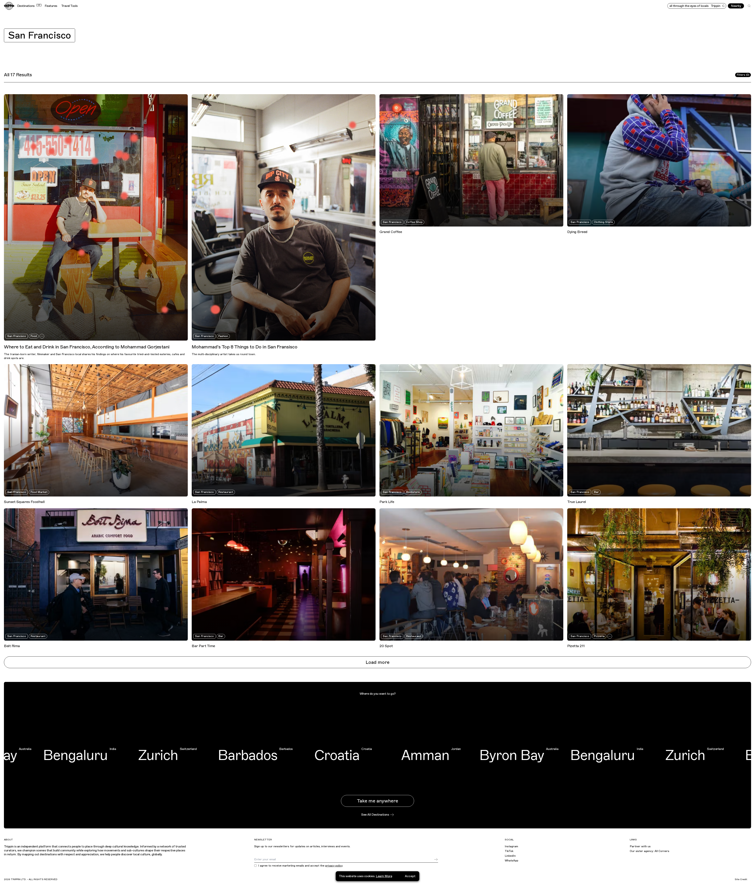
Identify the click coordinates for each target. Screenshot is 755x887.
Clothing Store (603, 222)
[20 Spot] (471, 574)
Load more (377, 662)
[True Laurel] (659, 430)
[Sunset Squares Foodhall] (96, 430)
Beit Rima (12, 646)
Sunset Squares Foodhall (24, 502)
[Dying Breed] (659, 160)
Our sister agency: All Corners (649, 851)
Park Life (386, 502)
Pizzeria (599, 636)
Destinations (28, 6)
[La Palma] (284, 430)
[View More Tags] (42, 336)
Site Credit (741, 879)
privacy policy (334, 865)
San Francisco (39, 35)
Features (51, 6)
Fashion (223, 336)
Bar (596, 492)
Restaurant (225, 492)
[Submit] (436, 859)
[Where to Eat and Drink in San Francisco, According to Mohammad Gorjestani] (96, 217)
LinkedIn (510, 856)
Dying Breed (577, 232)
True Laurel (576, 502)
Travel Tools (69, 6)
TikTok (509, 851)
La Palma (199, 502)
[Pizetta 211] (659, 574)
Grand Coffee (390, 232)
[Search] (749, 6)
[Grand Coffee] (471, 160)
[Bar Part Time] (284, 574)
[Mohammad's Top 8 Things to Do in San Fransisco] (284, 217)
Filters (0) (743, 74)
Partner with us (640, 846)
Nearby (736, 6)
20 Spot (386, 646)
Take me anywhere (377, 801)
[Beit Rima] (96, 574)
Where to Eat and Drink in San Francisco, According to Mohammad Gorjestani (86, 347)
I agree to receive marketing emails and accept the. (300, 865)
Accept (410, 876)
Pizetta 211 (576, 646)
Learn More (384, 876)
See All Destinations (375, 815)
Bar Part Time (203, 646)
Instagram (511, 846)
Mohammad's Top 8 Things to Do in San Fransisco (244, 347)
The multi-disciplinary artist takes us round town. (224, 354)
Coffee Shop (414, 222)
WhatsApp (511, 860)
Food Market (38, 492)
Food (33, 336)
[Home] (9, 6)
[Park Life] (471, 430)
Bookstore (413, 492)
